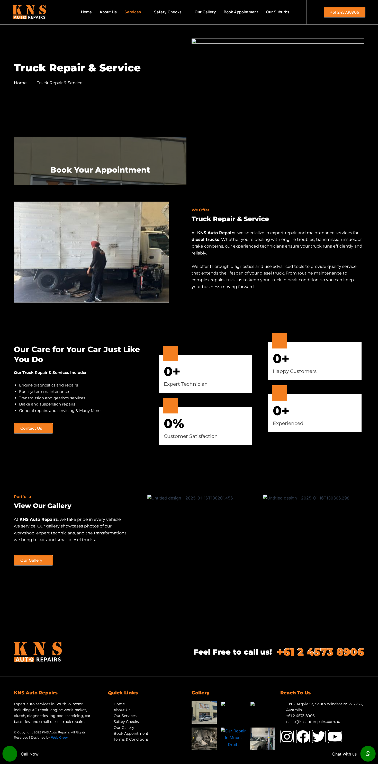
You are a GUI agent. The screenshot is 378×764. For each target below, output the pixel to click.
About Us (108, 12)
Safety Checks (168, 12)
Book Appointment (241, 12)
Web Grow (59, 737)
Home (86, 12)
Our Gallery (205, 12)
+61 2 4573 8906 (320, 652)
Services (132, 12)
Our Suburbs (277, 12)
